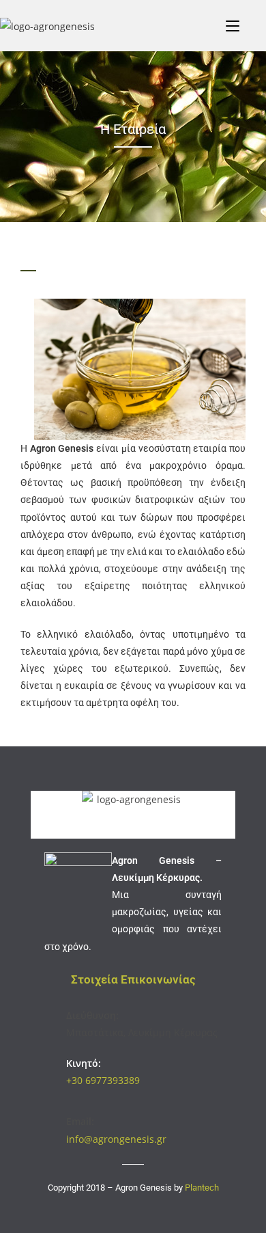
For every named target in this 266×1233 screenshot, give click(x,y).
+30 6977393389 (103, 1080)
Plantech (202, 1187)
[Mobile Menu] (232, 25)
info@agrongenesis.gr (116, 1139)
